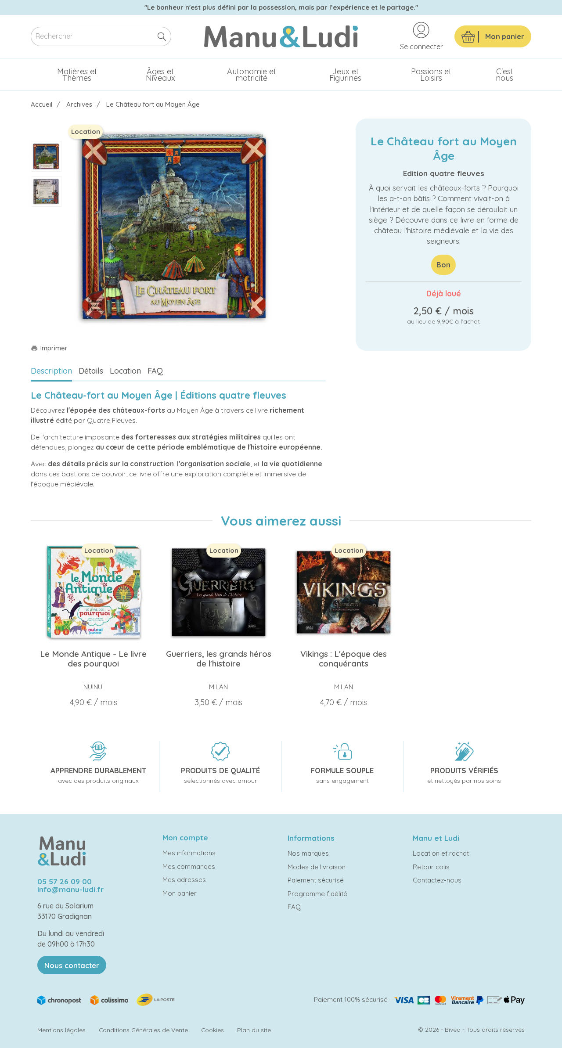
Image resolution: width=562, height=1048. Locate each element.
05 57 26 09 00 (64, 881)
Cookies (212, 1030)
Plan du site (254, 1030)
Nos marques (308, 853)
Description (51, 371)
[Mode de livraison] (106, 999)
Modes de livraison (317, 867)
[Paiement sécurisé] (459, 999)
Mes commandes (188, 866)
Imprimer (49, 348)
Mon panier (179, 893)
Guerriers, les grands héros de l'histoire (218, 658)
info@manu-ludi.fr (70, 889)
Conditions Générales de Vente (143, 1030)
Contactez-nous (437, 880)
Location (125, 371)
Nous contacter (71, 965)
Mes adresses (184, 879)
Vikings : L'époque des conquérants (343, 658)
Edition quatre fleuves (443, 173)
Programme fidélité (317, 894)
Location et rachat (441, 853)
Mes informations (189, 853)
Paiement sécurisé (316, 880)
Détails (91, 371)
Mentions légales (61, 1030)
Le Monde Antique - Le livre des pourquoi (93, 658)
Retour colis (431, 867)
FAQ (155, 371)
